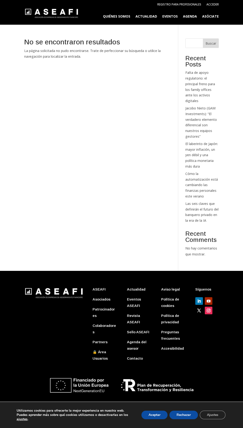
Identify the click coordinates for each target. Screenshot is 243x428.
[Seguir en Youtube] (208, 301)
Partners (100, 342)
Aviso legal (170, 289)
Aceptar (154, 415)
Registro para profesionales (179, 4)
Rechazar (184, 415)
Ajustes (212, 415)
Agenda (190, 17)
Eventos (170, 17)
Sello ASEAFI (138, 332)
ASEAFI (99, 289)
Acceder (212, 4)
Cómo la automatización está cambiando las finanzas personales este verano (201, 184)
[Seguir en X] (199, 310)
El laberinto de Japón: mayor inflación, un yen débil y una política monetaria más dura (201, 155)
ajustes (22, 419)
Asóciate (210, 17)
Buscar (211, 43)
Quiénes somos (116, 17)
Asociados (101, 299)
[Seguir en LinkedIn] (199, 301)
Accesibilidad (172, 348)
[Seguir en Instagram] (208, 310)
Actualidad (146, 17)
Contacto (135, 358)
